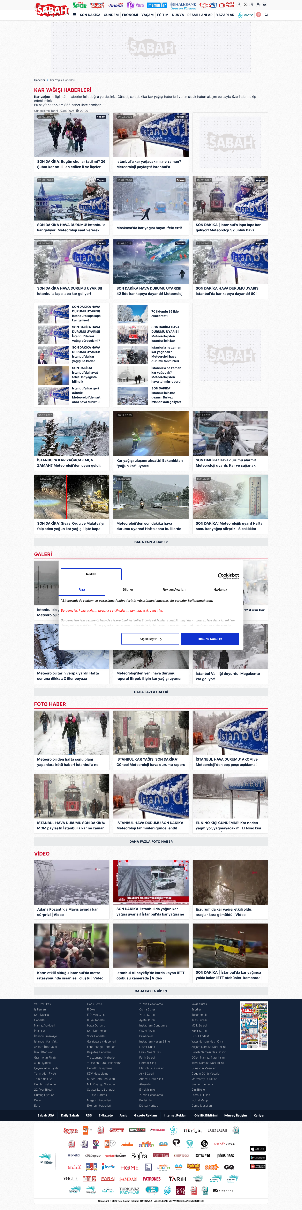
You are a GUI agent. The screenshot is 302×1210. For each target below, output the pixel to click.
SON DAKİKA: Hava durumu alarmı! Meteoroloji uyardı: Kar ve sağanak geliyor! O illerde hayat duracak (226, 463)
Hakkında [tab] (220, 589)
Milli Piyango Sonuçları (101, 1084)
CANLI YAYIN (230, 5)
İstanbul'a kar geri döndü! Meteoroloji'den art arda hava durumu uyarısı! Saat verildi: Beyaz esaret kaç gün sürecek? (87, 395)
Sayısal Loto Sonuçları (101, 1089)
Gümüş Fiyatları (44, 1095)
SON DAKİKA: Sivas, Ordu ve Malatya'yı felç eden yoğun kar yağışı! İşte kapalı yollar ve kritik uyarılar (70, 526)
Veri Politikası (42, 1004)
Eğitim (162, 15)
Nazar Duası (147, 1046)
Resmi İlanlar (200, 15)
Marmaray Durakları (204, 1079)
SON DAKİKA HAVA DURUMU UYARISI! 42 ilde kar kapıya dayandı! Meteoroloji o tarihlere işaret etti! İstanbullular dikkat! (149, 291)
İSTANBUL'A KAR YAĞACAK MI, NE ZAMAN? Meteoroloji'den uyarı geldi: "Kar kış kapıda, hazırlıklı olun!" (69, 463)
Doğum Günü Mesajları (206, 1073)
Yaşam (147, 15)
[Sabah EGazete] (254, 1054)
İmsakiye (40, 1030)
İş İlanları (40, 1009)
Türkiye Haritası (97, 1095)
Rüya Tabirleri (96, 1020)
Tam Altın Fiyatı (44, 1079)
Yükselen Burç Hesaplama (104, 1063)
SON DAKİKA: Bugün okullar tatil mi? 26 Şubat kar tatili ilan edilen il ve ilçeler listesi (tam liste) (71, 164)
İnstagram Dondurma (153, 1025)
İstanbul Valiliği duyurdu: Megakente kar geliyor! (228, 676)
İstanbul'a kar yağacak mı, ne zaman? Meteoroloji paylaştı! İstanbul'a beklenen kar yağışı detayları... (148, 164)
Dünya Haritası (149, 1105)
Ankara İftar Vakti (45, 1046)
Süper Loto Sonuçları (101, 1079)
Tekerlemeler (200, 1014)
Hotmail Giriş (147, 1063)
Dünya (178, 15)
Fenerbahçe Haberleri (101, 1046)
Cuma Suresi (147, 1009)
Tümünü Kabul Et (209, 639)
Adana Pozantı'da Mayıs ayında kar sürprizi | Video (67, 912)
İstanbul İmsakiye (45, 1036)
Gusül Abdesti (200, 1036)
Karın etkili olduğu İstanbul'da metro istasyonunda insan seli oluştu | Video (70, 975)
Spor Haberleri (96, 1036)
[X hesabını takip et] (245, 4)
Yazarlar (225, 15)
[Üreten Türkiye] (183, 5)
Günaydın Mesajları (203, 1068)
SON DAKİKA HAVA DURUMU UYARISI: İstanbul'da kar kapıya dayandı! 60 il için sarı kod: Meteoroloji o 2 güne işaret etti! (230, 291)
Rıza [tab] (81, 589)
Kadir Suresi (199, 1030)
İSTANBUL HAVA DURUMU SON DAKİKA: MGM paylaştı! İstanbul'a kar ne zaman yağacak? (71, 826)
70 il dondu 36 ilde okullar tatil (165, 313)
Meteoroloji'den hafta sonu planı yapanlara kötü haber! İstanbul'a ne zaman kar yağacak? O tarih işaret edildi (67, 762)
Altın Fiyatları (42, 1063)
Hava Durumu (96, 1025)
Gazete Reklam (145, 1115)
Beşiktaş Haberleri (99, 1052)
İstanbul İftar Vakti (46, 1041)
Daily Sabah (70, 1115)
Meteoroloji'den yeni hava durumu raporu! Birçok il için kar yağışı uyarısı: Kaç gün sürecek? (149, 676)
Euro (37, 1105)
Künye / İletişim (235, 1115)
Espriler (196, 1009)
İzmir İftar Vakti (44, 1052)
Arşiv (123, 1115)
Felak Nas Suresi (150, 1052)
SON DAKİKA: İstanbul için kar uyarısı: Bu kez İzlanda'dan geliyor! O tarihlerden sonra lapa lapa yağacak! (166, 395)
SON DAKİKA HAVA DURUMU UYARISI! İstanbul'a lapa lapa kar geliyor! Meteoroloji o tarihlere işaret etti (86, 314)
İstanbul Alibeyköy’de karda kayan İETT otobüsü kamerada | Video (150, 975)
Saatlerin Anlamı (202, 1084)
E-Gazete (106, 1115)
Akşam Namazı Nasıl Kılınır (208, 1046)
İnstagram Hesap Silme (154, 1041)
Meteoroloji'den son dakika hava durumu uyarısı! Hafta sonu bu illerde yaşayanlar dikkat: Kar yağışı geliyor (148, 526)
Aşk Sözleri (146, 1073)
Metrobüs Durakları (151, 1068)
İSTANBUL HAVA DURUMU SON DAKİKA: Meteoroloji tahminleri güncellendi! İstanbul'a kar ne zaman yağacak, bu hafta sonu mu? (150, 826)
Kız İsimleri (146, 1100)
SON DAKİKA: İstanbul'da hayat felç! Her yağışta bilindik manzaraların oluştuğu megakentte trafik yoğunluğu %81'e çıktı (85, 375)
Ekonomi (130, 15)
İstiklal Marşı (199, 1100)
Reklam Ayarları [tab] (174, 589)
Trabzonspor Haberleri (101, 1057)
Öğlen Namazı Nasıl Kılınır (208, 1057)
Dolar (37, 1100)
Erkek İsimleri (148, 1089)
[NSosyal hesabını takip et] (251, 4)
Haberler (39, 80)
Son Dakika (90, 15)
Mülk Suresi (199, 1025)
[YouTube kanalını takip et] (264, 4)
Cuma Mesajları (201, 1105)
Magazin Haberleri (99, 1100)
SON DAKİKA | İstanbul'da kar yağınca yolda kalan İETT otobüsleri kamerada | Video (229, 975)
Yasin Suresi (147, 1014)
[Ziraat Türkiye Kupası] (258, 15)
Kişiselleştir (148, 639)
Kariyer (259, 1115)
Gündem (111, 15)
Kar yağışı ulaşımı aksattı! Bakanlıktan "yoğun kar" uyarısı (149, 463)
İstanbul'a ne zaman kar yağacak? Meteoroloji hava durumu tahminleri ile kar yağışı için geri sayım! (166, 354)
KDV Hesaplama (97, 1073)
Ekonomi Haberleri (99, 1105)
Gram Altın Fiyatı (45, 1057)
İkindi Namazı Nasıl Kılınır (207, 1063)
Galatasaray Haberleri (101, 1041)
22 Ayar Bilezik (43, 1089)
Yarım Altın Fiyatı (45, 1073)
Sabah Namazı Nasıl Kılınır (208, 1052)
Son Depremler (97, 1030)
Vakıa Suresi (199, 1004)
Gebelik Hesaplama (99, 1068)
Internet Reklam (176, 1115)
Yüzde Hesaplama (151, 1004)
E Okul (91, 1009)
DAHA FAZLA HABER (151, 542)
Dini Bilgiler (198, 1089)
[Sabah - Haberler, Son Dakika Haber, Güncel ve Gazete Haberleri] (51, 10)
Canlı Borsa (94, 1004)
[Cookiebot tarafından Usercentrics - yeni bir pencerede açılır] (221, 576)
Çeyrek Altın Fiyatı (46, 1068)
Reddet (91, 574)
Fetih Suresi (147, 1057)
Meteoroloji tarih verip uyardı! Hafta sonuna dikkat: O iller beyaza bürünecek (68, 676)
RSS (89, 1115)
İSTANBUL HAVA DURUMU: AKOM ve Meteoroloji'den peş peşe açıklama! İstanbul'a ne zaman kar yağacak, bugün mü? (227, 762)
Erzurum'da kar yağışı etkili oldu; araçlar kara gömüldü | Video (224, 912)
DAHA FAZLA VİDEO (151, 991)
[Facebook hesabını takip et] (238, 4)
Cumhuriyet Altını (45, 1084)
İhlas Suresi (199, 1020)
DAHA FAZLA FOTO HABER (151, 841)
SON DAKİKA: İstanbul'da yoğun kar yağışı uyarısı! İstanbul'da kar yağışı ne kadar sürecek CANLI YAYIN (150, 912)
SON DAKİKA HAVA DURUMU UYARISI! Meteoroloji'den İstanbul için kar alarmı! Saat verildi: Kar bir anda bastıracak (165, 334)
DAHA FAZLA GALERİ (151, 692)
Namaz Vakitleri (44, 1025)
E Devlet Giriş (96, 1014)
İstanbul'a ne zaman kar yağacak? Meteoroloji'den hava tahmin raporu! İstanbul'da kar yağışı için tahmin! (166, 375)
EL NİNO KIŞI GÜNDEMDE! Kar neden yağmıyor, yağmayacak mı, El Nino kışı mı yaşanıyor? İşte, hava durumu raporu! (228, 826)
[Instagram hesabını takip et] (258, 4)
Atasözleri (145, 1084)
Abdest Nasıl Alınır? (152, 1079)
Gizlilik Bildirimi (206, 1115)
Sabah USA (45, 1115)
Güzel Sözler (147, 1030)
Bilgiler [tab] (128, 589)
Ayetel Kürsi (147, 1020)
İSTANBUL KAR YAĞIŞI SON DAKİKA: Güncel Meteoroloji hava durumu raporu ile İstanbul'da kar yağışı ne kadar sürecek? (150, 762)
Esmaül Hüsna (200, 1095)
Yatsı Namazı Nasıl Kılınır (207, 1041)
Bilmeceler (146, 1036)
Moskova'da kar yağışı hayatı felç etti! (149, 228)
